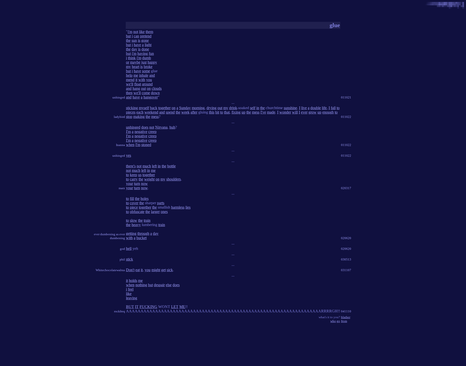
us (139, 175)
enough (328, 112)
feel (130, 289)
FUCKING (148, 307)
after (194, 112)
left (154, 166)
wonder (285, 112)
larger (155, 212)
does (144, 127)
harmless (177, 207)
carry (134, 179)
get (163, 270)
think (132, 58)
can (136, 36)
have (137, 45)
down (155, 93)
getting (131, 233)
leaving (131, 298)
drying (211, 108)
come (146, 93)
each (139, 112)
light (148, 45)
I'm (128, 132)
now (144, 183)
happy (152, 62)
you (149, 80)
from (344, 321)
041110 (346, 311)
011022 (346, 117)
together (164, 108)
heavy (136, 225)
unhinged (118, 97)
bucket (141, 238)
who (333, 321)
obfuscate (137, 212)
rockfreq (119, 311)
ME (182, 307)
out (143, 88)
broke (148, 67)
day (134, 49)
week (185, 112)
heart (135, 67)
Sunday (185, 108)
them (149, 32)
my (128, 67)
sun (134, 40)
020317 (346, 188)
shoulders (173, 179)
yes (128, 155)
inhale (143, 75)
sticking (132, 108)
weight (149, 179)
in (257, 108)
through (143, 233)
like (142, 32)
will (295, 112)
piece (134, 207)
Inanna (120, 145)
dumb (146, 58)
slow (133, 220)
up (243, 112)
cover (134, 203)
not (135, 32)
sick (170, 270)
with (141, 80)
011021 (346, 97)
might (155, 270)
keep (133, 175)
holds (133, 280)
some (146, 71)
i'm (130, 32)
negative (140, 132)
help (129, 75)
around (147, 84)
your (129, 183)
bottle (171, 166)
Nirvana (161, 127)
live (304, 108)
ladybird (119, 117)
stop (129, 116)
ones (164, 212)
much (146, 166)
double (315, 108)
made (271, 112)
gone (145, 40)
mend (130, 80)
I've (263, 112)
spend (170, 112)
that (227, 112)
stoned (146, 145)
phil (122, 259)
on (149, 88)
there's (131, 166)
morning (198, 108)
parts (160, 203)
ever (304, 112)
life (324, 108)
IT (137, 307)
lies (188, 207)
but (128, 36)
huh (172, 127)
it (136, 80)
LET (174, 307)
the (128, 40)
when (130, 145)
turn (137, 183)
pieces (130, 112)
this (211, 112)
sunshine (290, 108)
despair (159, 285)
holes (145, 198)
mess (255, 112)
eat (137, 270)
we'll (129, 84)
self (252, 108)
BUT (130, 307)
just (144, 62)
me (135, 75)
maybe (135, 62)
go (338, 321)
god (122, 249)
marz (122, 188)
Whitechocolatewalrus (110, 270)
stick (129, 259)
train (147, 220)
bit (217, 112)
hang (136, 88)
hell (129, 248)
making (139, 116)
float (137, 84)
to (338, 108)
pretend (145, 36)
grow (312, 112)
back (153, 108)
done (145, 49)
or (127, 62)
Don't (130, 270)
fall (333, 108)
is (139, 40)
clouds (157, 88)
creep (152, 132)
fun (151, 53)
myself (144, 108)
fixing (236, 112)
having (142, 53)
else (169, 285)
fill (132, 198)
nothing (141, 285)
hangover (150, 97)
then (129, 93)
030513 (346, 259)
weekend (151, 112)
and (152, 75)
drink (233, 108)
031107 (346, 270)
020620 (346, 238)
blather (345, 317)
